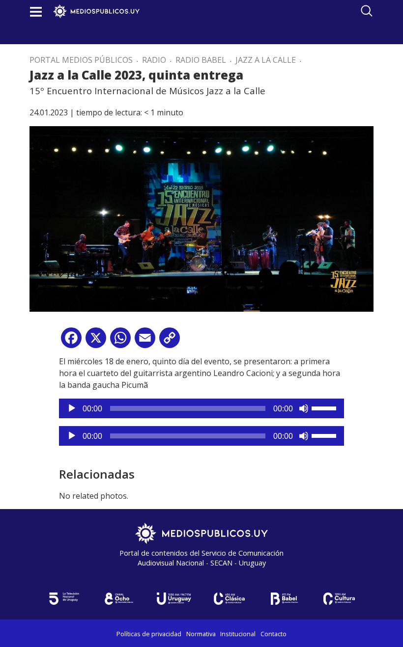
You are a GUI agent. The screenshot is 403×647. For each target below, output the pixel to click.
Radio (154, 59)
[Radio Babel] (284, 599)
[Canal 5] (63, 599)
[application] (201, 408)
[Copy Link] (169, 341)
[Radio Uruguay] (174, 599)
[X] (96, 341)
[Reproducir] (72, 408)
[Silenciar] (304, 408)
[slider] (325, 407)
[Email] (145, 341)
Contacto (273, 633)
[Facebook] (71, 341)
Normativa (201, 633)
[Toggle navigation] (36, 11)
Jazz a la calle (265, 59)
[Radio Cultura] (339, 599)
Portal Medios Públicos (81, 59)
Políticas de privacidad (148, 633)
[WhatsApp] (120, 341)
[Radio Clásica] (229, 599)
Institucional (238, 633)
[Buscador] (367, 11)
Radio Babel (200, 59)
